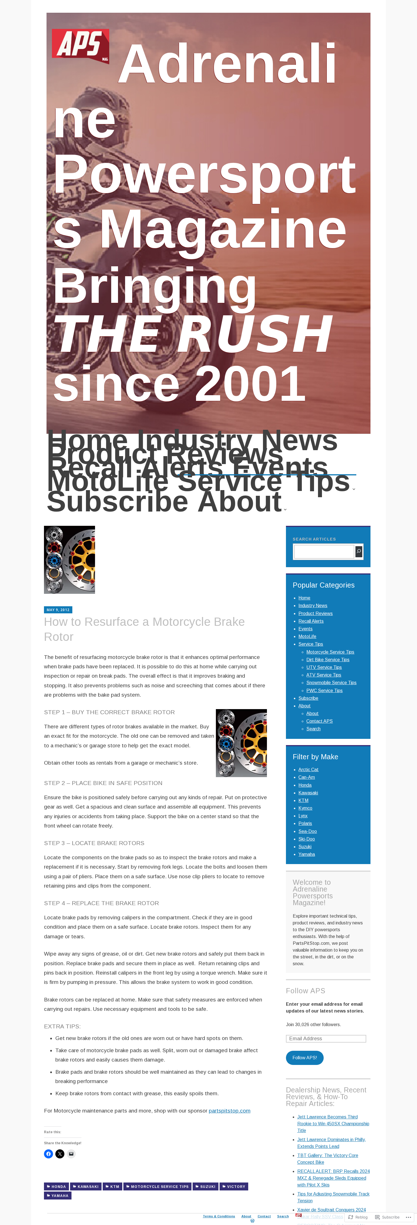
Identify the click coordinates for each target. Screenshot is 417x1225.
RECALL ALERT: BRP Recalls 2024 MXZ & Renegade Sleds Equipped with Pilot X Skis (333, 1178)
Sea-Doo (307, 831)
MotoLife (108, 481)
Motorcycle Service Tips (160, 1187)
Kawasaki (88, 1187)
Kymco (305, 808)
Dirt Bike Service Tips (327, 659)
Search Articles (314, 539)
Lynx (303, 815)
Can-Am (306, 777)
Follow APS (305, 991)
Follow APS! (304, 1057)
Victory (236, 1187)
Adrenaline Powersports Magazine (204, 146)
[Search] (358, 551)
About (239, 505)
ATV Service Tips (323, 675)
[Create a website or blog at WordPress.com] (252, 1220)
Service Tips (264, 484)
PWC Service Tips (324, 690)
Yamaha (60, 1196)
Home (87, 440)
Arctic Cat (308, 769)
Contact (264, 1216)
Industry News (237, 440)
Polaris (305, 823)
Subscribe (118, 502)
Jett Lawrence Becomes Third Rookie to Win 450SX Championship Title (333, 1124)
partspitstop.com (229, 1111)
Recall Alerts (135, 468)
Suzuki (208, 1187)
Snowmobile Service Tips (331, 682)
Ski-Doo (306, 839)
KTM (114, 1187)
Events (280, 468)
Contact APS (319, 721)
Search (313, 728)
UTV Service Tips (324, 667)
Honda (59, 1187)
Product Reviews (165, 454)
